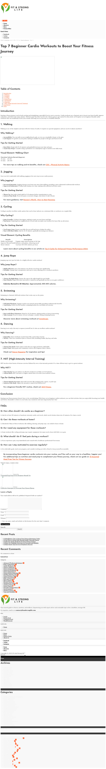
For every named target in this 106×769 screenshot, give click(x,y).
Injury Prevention (8, 577)
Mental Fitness (7, 582)
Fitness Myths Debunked (11, 573)
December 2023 (8, 687)
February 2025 (7, 667)
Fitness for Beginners (25, 40)
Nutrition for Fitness (9, 583)
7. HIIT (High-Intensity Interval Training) (15, 103)
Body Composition (9, 564)
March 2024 (7, 683)
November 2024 (8, 671)
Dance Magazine (19, 352)
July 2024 (6, 677)
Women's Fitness (8, 590)
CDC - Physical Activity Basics (57, 164)
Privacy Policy (7, 28)
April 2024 (6, 682)
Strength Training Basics (10, 587)
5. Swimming (7, 100)
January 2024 (7, 686)
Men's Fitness (7, 580)
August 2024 (7, 676)
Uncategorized (7, 589)
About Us (6, 637)
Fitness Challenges (9, 567)
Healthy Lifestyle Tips (10, 574)
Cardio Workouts (8, 566)
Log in (5, 616)
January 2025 (7, 669)
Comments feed (8, 619)
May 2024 (6, 680)
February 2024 (7, 684)
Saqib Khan (7, 40)
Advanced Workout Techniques (12, 563)
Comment (4, 509)
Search (3, 527)
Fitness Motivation (9, 571)
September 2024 (8, 674)
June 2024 (6, 679)
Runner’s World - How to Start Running (39, 199)
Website (3, 518)
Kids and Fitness (8, 579)
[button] (1, 20)
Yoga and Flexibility (9, 592)
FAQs (5, 106)
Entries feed (7, 618)
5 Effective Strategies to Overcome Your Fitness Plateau (17, 487)
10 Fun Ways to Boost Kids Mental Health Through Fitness (21, 540)
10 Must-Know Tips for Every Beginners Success (18, 544)
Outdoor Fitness (8, 584)
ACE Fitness (46, 387)
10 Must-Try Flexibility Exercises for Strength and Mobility (21, 543)
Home (5, 23)
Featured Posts (4, 556)
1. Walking (6, 95)
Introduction (7, 93)
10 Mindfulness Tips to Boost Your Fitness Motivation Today (21, 538)
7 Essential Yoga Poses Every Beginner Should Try (16, 474)
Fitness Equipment (9, 569)
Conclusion (6, 105)
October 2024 (7, 673)
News (5, 27)
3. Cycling (6, 97)
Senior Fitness (7, 586)
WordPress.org (7, 621)
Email (3, 515)
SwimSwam (43, 318)
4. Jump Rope (7, 99)
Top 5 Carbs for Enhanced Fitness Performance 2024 (66, 248)
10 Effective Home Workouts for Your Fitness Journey (19, 541)
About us (6, 25)
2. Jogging (6, 96)
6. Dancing (6, 102)
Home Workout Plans (9, 576)
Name (3, 512)
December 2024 (8, 670)
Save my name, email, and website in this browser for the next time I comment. (25, 521)
